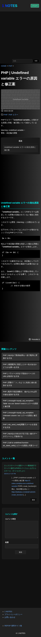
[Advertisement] (20, 34)
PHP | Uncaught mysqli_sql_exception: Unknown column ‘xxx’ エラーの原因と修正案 (20, 415)
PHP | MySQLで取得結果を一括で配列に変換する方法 (20, 356)
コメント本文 (10, 519)
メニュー (34, 5)
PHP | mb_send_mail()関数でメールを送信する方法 (20, 426)
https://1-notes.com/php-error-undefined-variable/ (23, 483)
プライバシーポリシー (13, 614)
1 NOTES (9, 6)
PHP (10, 66)
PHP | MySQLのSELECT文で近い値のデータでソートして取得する (20, 435)
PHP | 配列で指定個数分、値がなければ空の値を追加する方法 (20, 393)
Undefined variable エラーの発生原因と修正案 (20, 148)
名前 (7, 542)
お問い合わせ (9, 617)
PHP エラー (13, 115)
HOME (3, 66)
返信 (33, 500)
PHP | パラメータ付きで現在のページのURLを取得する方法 (19, 375)
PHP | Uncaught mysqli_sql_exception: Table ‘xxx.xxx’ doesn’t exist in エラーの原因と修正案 (20, 403)
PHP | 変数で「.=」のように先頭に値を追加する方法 (20, 384)
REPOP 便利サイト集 (13, 626)
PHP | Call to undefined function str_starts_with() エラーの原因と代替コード (20, 444)
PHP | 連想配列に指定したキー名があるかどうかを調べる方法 (20, 365)
